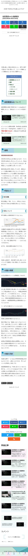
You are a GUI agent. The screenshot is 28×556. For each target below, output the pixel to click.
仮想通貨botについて (14, 80)
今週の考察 (12, 91)
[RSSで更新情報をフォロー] (14, 439)
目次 (11, 76)
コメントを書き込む (14, 537)
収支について (14, 89)
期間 (10, 82)
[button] (25, 283)
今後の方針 (12, 93)
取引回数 (13, 86)
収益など (11, 84)
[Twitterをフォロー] (7, 435)
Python (4, 383)
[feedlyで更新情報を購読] (20, 435)
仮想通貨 (10, 383)
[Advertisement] (14, 51)
